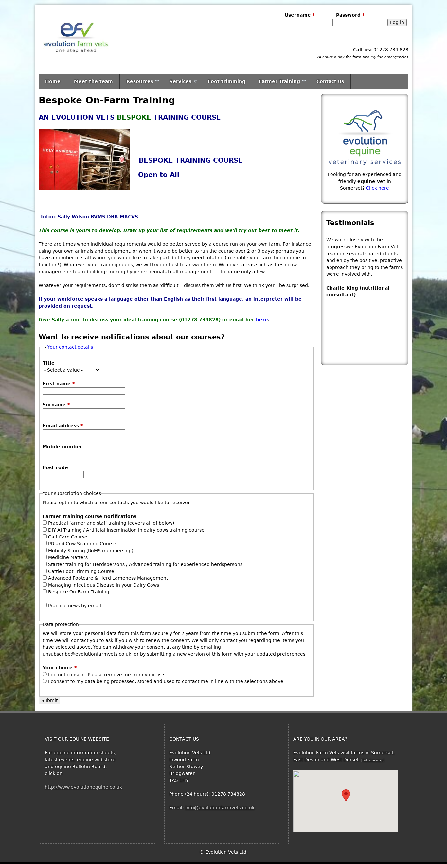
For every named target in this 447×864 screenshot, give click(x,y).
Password (350, 15)
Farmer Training (279, 81)
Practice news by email (74, 605)
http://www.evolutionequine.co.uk (83, 787)
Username (300, 15)
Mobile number (62, 446)
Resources (139, 81)
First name (59, 383)
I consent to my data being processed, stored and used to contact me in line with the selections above (165, 681)
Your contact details (70, 347)
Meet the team (93, 81)
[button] (346, 795)
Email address (63, 425)
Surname (56, 404)
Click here (377, 188)
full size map (373, 760)
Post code (55, 467)
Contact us (330, 81)
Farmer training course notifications (89, 516)
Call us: (362, 49)
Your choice (60, 667)
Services (180, 81)
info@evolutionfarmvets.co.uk (220, 807)
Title (49, 363)
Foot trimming (226, 81)
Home (53, 81)
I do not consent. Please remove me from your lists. (107, 674)
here (262, 319)
